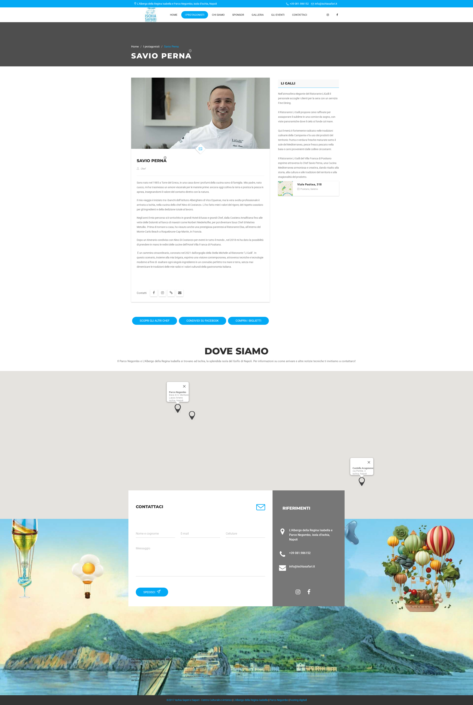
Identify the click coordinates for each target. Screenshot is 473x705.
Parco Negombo (279, 700)
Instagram (247, 667)
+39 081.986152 (299, 3)
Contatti (297, 671)
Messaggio (143, 548)
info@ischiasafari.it (326, 3)
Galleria (258, 14)
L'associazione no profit (197, 676)
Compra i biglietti (248, 320)
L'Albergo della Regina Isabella (251, 700)
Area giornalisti (301, 667)
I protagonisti (194, 14)
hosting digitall (298, 700)
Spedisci (149, 592)
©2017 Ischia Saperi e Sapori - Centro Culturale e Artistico (199, 700)
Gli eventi (278, 14)
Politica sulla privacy (196, 667)
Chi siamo (218, 14)
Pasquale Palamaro (153, 673)
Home (173, 14)
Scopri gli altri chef (154, 320)
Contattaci (299, 14)
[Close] (184, 386)
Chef (143, 168)
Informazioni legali (195, 671)
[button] (178, 408)
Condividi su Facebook (202, 320)
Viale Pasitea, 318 (309, 184)
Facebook (246, 671)
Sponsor (238, 14)
